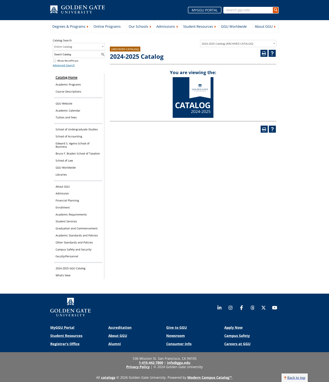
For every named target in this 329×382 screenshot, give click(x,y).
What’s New (63, 275)
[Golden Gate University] (77, 10)
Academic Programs (68, 84)
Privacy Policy (138, 367)
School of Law (64, 160)
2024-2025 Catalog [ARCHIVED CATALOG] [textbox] (227, 43)
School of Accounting (69, 136)
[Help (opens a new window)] (272, 53)
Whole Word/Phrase (67, 60)
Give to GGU (176, 327)
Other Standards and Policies (74, 242)
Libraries (61, 174)
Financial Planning (67, 200)
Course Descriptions (68, 91)
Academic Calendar (68, 110)
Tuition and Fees (66, 117)
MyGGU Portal (62, 327)
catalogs (108, 377)
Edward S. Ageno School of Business (72, 145)
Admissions (165, 26)
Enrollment (63, 207)
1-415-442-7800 (151, 362)
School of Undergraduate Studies (77, 129)
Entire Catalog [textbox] (63, 46)
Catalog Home (66, 77)
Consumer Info (179, 344)
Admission (62, 193)
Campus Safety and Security (73, 249)
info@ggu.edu (178, 362)
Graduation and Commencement (76, 228)
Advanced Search (64, 65)
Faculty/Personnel (67, 256)
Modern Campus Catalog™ (209, 377)
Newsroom (175, 335)
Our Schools (138, 26)
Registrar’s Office (65, 344)
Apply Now (233, 327)
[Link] (193, 117)
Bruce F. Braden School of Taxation (78, 153)
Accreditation (120, 327)
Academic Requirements (71, 214)
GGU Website (64, 103)
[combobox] (238, 43)
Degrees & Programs (68, 26)
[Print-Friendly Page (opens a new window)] (264, 53)
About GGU (264, 26)
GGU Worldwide (234, 26)
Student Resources (198, 26)
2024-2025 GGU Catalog (70, 268)
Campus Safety (237, 335)
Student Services (66, 221)
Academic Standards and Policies (77, 235)
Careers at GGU (237, 344)
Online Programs (107, 26)
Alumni (114, 344)
